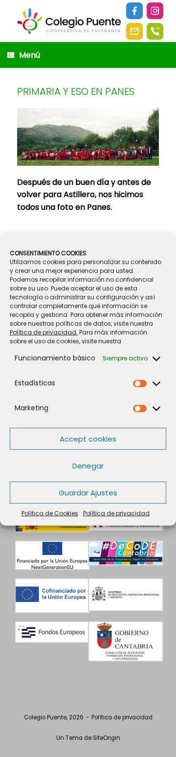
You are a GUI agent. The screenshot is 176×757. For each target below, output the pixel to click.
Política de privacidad (116, 513)
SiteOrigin (106, 738)
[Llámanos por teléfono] (155, 31)
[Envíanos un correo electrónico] (134, 31)
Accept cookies (88, 438)
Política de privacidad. (44, 332)
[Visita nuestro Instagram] (155, 10)
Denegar (88, 465)
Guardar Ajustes (88, 492)
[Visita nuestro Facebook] (134, 10)
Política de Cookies (50, 513)
